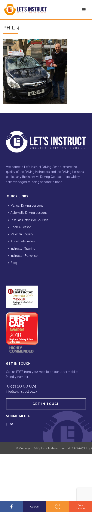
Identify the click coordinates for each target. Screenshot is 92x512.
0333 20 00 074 (21, 386)
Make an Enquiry (21, 234)
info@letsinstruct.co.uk (21, 391)
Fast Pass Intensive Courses (29, 220)
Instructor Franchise (23, 255)
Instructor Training (22, 248)
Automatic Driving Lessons (28, 212)
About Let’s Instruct (23, 241)
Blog (13, 262)
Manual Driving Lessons (26, 205)
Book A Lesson (20, 227)
